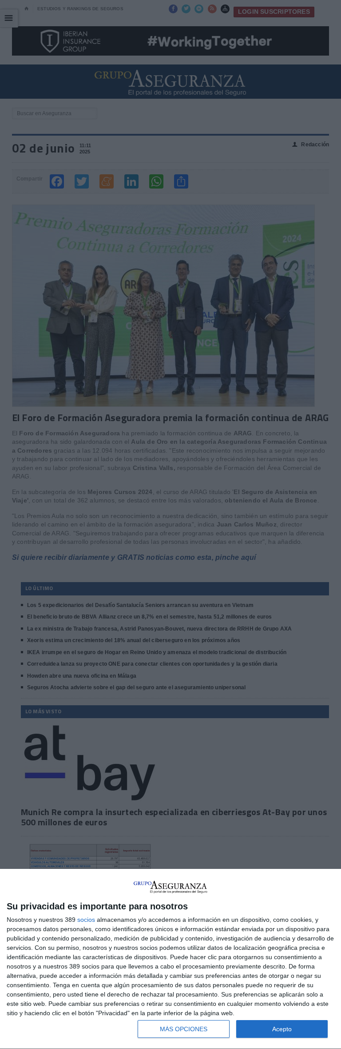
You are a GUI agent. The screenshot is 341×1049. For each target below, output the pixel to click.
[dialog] (170, 959)
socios (86, 919)
